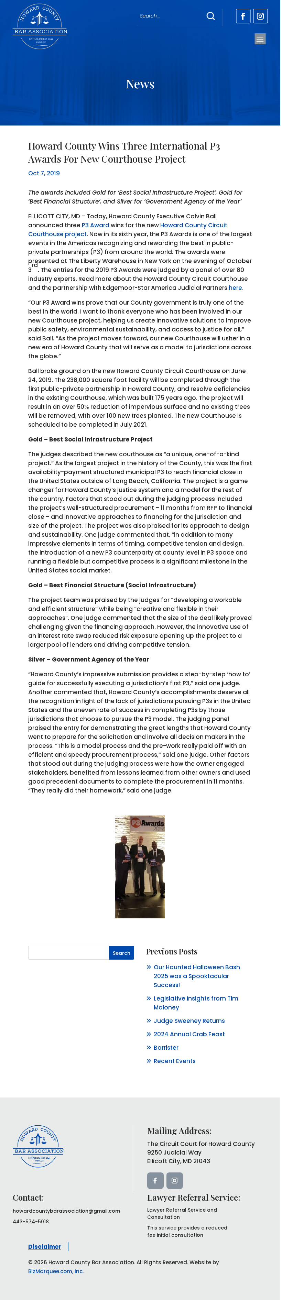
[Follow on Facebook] (243, 16)
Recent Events (175, 1061)
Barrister (166, 1048)
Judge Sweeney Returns (189, 1021)
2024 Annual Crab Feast (189, 1034)
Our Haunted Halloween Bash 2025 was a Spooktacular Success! (197, 976)
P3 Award (95, 225)
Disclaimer (44, 1247)
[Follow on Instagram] (260, 16)
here (235, 288)
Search (121, 953)
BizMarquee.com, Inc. (56, 1271)
